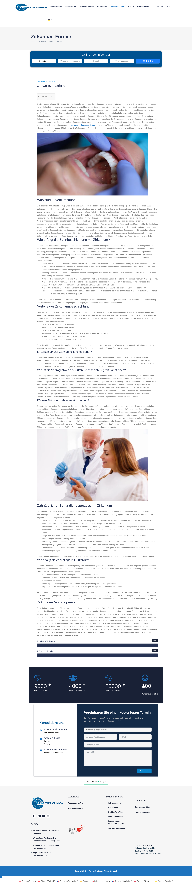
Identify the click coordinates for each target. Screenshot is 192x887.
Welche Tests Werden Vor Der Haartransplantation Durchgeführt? (46, 839)
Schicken (148, 61)
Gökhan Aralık (146, 845)
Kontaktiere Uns (143, 6)
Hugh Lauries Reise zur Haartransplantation (42, 854)
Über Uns (159, 6)
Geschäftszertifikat (75, 809)
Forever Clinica (95, 871)
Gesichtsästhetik (56, 6)
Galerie (168, 6)
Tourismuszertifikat (75, 803)
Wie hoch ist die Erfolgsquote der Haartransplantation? (46, 846)
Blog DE (131, 6)
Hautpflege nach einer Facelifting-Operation (46, 832)
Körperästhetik (70, 6)
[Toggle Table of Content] (50, 97)
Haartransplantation (87, 6)
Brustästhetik (102, 6)
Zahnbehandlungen (117, 6)
